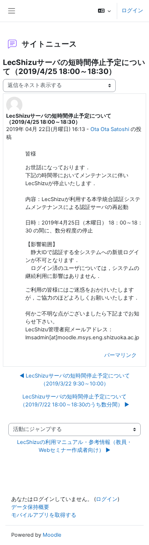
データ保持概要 (30, 507)
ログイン (132, 10)
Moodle (52, 535)
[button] (104, 11)
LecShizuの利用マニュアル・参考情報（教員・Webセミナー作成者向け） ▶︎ (74, 446)
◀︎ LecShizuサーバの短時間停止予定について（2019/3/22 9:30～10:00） (75, 379)
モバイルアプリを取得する (43, 515)
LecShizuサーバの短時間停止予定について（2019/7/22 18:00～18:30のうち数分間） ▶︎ (74, 400)
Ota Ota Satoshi (109, 129)
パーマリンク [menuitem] (120, 355)
